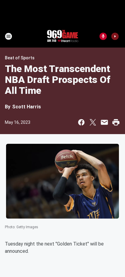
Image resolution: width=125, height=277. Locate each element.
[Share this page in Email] (104, 122)
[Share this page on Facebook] (81, 122)
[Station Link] (62, 36)
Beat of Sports (20, 57)
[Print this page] (116, 122)
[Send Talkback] (103, 36)
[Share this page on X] (93, 122)
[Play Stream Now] (115, 36)
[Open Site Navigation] (8, 36)
